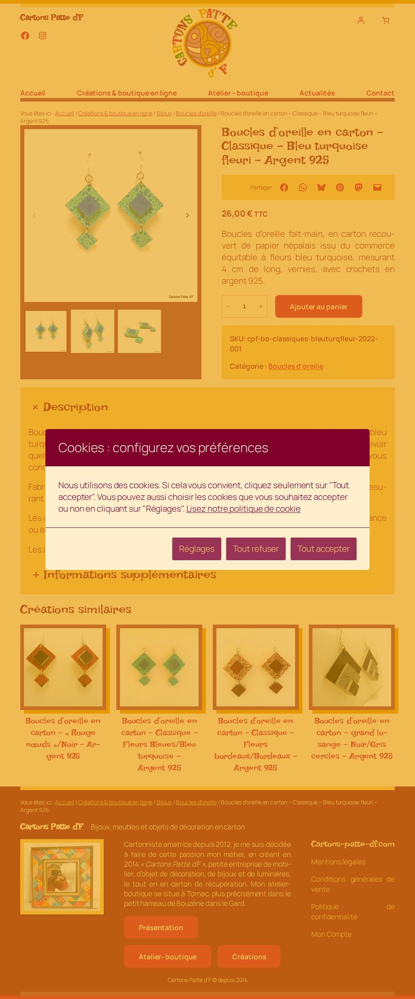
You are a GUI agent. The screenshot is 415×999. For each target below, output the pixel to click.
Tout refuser (256, 548)
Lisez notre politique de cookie (243, 508)
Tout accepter (323, 548)
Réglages (196, 548)
